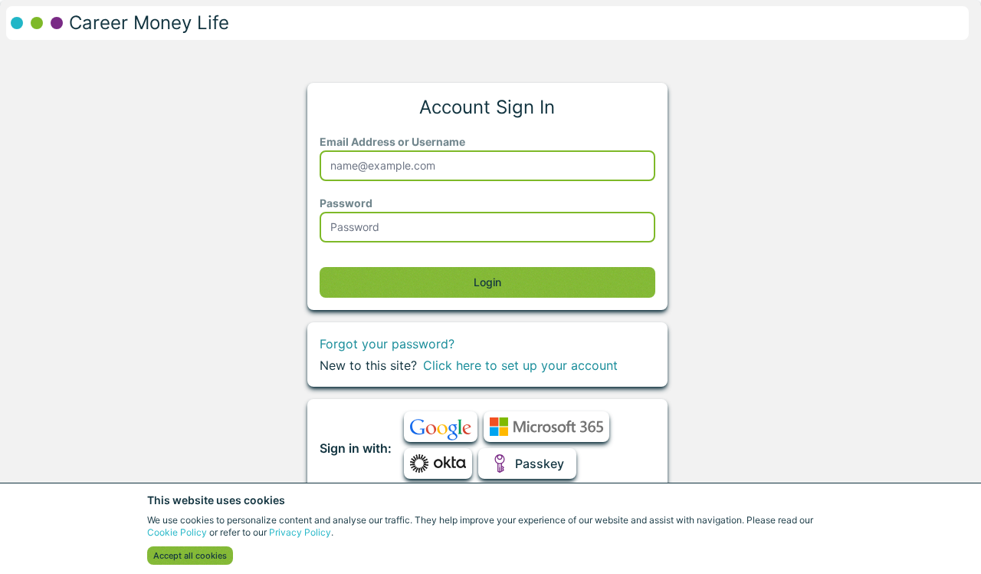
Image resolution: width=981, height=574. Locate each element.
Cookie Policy (177, 532)
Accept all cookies (190, 555)
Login (487, 282)
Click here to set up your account (520, 365)
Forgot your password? (387, 343)
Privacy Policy (300, 532)
